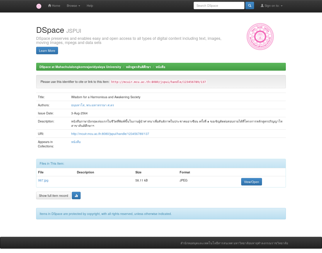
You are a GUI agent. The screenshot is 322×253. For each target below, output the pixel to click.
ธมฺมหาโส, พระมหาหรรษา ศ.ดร (92, 105)
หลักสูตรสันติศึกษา (138, 67)
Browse (72, 5)
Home (55, 5)
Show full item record (53, 195)
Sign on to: (272, 5)
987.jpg (43, 180)
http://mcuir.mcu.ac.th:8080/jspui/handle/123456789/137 (110, 133)
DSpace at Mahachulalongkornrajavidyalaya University (80, 67)
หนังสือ (160, 67)
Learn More (47, 50)
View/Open (251, 182)
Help (90, 5)
